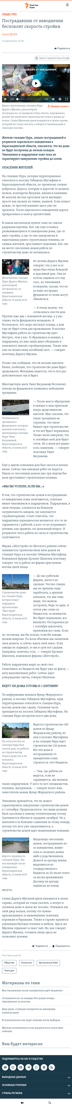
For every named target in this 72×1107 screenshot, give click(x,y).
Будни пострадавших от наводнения (30, 69)
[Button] (62, 48)
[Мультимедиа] (22, 1103)
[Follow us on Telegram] (28, 1067)
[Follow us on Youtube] (5, 1067)
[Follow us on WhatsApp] (36, 1067)
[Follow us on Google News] (44, 1067)
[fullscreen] (66, 99)
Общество (9, 14)
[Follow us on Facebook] (21, 1067)
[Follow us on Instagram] (13, 1067)
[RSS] (52, 1067)
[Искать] (50, 1103)
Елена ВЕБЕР (9, 34)
